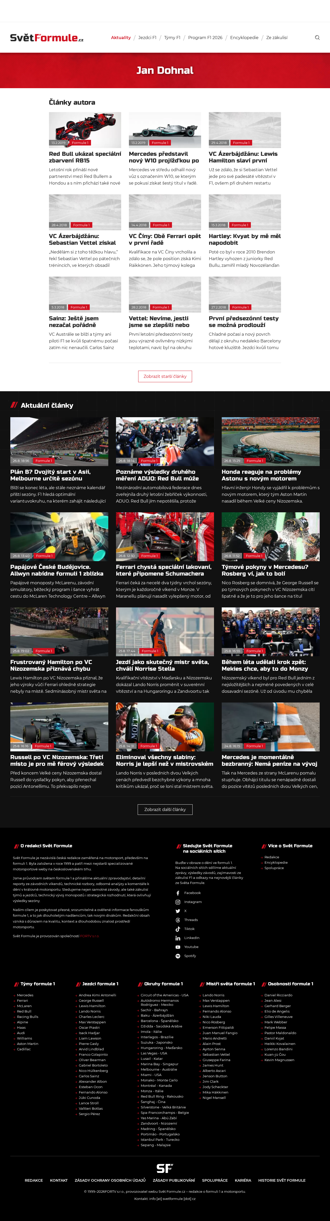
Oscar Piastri (89, 1027)
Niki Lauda (212, 1017)
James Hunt (213, 1065)
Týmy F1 (172, 37)
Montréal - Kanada (156, 1085)
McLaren (24, 1006)
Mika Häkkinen (215, 1092)
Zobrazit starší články (165, 376)
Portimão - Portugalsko (160, 1134)
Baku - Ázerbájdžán (157, 1015)
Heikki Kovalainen (280, 1044)
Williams (24, 1038)
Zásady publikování (174, 1180)
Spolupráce (274, 868)
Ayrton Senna (214, 1049)
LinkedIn (192, 938)
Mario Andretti (215, 1038)
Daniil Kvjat (274, 1038)
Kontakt (59, 1180)
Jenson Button (215, 1076)
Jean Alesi (273, 1000)
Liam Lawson (90, 1038)
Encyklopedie (244, 37)
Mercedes (25, 995)
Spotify (190, 956)
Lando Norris (90, 1011)
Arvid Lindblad (91, 1049)
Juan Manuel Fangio (220, 1033)
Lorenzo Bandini (279, 1049)
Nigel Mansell (214, 1098)
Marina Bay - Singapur (159, 1064)
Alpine (22, 1022)
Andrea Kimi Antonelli (97, 995)
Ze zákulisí (276, 37)
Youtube (191, 947)
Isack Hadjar (89, 1033)
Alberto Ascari (214, 1071)
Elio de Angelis (277, 1011)
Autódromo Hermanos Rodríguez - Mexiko (160, 1002)
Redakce (272, 857)
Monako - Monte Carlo (159, 1080)
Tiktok (189, 929)
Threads (191, 920)
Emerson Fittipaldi (218, 1027)
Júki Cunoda (89, 1098)
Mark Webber (276, 1022)
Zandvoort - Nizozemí (159, 1123)
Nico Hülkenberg (93, 1071)
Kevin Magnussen (279, 1060)
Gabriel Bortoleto (93, 1065)
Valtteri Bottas (91, 1108)
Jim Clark (211, 1081)
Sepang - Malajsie (156, 1145)
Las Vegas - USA (154, 1053)
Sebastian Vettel (216, 1054)
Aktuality (121, 37)
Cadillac (24, 1049)
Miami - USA (151, 1075)
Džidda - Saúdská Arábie (161, 1026)
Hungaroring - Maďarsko (161, 1048)
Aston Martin (27, 1044)
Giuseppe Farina (216, 1060)
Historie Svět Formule (282, 1180)
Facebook (192, 893)
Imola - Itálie (151, 1031)
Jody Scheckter (215, 1087)
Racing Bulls (27, 1017)
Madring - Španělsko (158, 1129)
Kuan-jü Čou (275, 1054)
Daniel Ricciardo (278, 995)
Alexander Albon (93, 1081)
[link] (317, 37)
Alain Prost (212, 1044)
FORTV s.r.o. (90, 936)
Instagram (193, 902)
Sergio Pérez (89, 1114)
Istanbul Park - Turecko (160, 1139)
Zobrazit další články (165, 809)
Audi (21, 1033)
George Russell (91, 1000)
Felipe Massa (275, 1027)
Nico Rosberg (214, 1022)
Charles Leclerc (91, 1017)
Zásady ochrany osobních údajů (110, 1180)
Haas (21, 1027)
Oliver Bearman (92, 1060)
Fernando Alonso (93, 1092)
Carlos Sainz (89, 1076)
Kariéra (243, 1180)
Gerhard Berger (278, 1006)
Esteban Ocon (91, 1087)
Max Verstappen (92, 1022)
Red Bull (24, 1011)
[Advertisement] (165, 10)
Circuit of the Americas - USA (164, 995)
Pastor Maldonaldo (280, 1033)
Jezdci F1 (147, 37)
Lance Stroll (89, 1103)
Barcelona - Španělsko (159, 1021)
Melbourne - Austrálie (159, 1069)
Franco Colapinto (93, 1054)
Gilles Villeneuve (279, 1017)
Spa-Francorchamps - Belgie (165, 1112)
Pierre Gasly (89, 1044)
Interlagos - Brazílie (157, 1037)
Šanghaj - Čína (153, 1102)
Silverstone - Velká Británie (163, 1107)
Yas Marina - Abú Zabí (159, 1118)
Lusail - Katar (152, 1058)
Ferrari (22, 1000)
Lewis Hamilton (92, 1006)
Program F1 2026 (205, 37)
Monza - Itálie (152, 1091)
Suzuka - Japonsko (156, 1042)
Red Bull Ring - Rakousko (162, 1096)
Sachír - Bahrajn (154, 1010)
